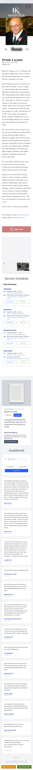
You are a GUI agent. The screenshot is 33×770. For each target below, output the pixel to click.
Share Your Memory (11, 441)
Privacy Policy (12, 762)
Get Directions (9, 302)
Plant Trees (23, 302)
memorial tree (22, 215)
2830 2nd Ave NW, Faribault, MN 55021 (18, 358)
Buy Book (17, 415)
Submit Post (16, 470)
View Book (8, 415)
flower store (21, 217)
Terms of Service (21, 762)
